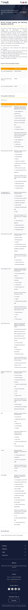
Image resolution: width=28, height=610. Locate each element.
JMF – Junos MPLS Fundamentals (7, 86)
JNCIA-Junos (4, 100)
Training (4, 546)
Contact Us (5, 555)
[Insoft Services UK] (4, 3)
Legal (3, 552)
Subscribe (14, 600)
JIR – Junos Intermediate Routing (7, 71)
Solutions (4, 549)
